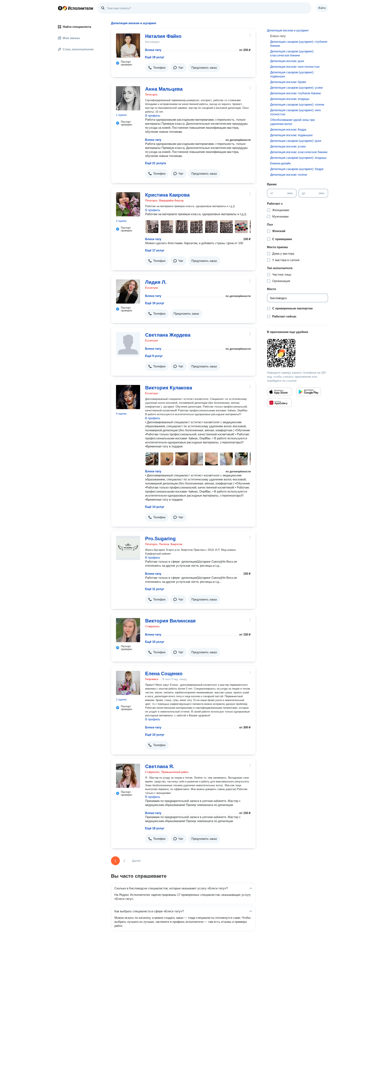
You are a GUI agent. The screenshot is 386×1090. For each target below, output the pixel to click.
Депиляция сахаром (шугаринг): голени (297, 104)
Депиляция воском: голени (288, 174)
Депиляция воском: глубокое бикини (295, 93)
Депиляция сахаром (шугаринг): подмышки (292, 74)
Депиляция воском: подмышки (291, 135)
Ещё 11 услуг (154, 589)
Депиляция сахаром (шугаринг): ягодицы (298, 157)
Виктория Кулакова (168, 387)
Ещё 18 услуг (154, 57)
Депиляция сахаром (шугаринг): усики (296, 87)
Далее (136, 860)
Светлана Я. (159, 766)
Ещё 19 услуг (154, 303)
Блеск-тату (153, 50)
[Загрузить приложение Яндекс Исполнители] (297, 353)
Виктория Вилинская (170, 620)
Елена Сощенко (164, 673)
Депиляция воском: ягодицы (289, 99)
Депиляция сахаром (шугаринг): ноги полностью (295, 112)
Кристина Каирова (167, 195)
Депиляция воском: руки (287, 61)
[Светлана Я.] (128, 776)
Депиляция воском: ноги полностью (294, 66)
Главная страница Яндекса (60, 8)
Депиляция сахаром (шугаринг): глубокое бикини (298, 43)
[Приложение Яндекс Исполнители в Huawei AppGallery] (279, 402)
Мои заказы (71, 38)
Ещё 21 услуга (155, 163)
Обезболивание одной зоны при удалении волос (292, 121)
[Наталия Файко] (128, 45)
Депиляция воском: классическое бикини (298, 152)
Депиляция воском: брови (288, 82)
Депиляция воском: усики (288, 146)
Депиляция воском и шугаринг (288, 30)
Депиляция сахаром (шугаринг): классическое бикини (292, 53)
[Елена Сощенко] (128, 683)
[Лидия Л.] (128, 291)
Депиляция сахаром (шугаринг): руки (295, 140)
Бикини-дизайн (280, 163)
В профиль (152, 115)
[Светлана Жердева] (128, 344)
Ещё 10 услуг (154, 641)
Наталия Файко (163, 36)
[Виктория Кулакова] (128, 397)
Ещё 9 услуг (154, 356)
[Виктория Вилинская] (128, 630)
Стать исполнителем (78, 49)
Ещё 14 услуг (154, 506)
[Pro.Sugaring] (128, 548)
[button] (157, 67)
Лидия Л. (156, 282)
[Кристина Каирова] (128, 204)
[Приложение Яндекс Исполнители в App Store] (279, 392)
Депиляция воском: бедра (288, 129)
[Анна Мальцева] (128, 98)
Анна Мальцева (164, 89)
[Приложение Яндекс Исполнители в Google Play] (308, 392)
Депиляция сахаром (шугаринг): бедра (296, 169)
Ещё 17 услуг (154, 250)
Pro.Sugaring (160, 538)
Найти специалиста (77, 26)
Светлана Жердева (167, 335)
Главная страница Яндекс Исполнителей (75, 8)
